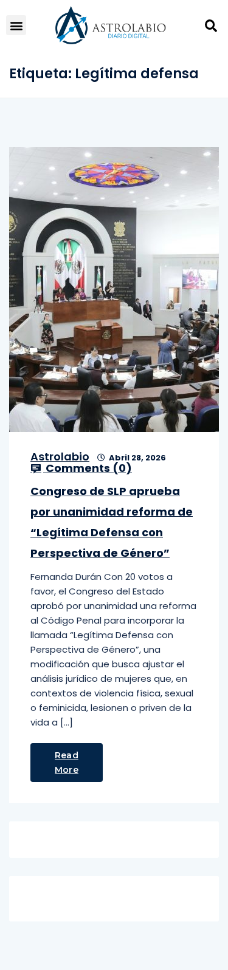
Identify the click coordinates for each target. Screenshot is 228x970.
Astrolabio (59, 456)
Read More (66, 762)
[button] (16, 25)
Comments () (87, 468)
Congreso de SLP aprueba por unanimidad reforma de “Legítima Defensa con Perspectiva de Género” (111, 522)
